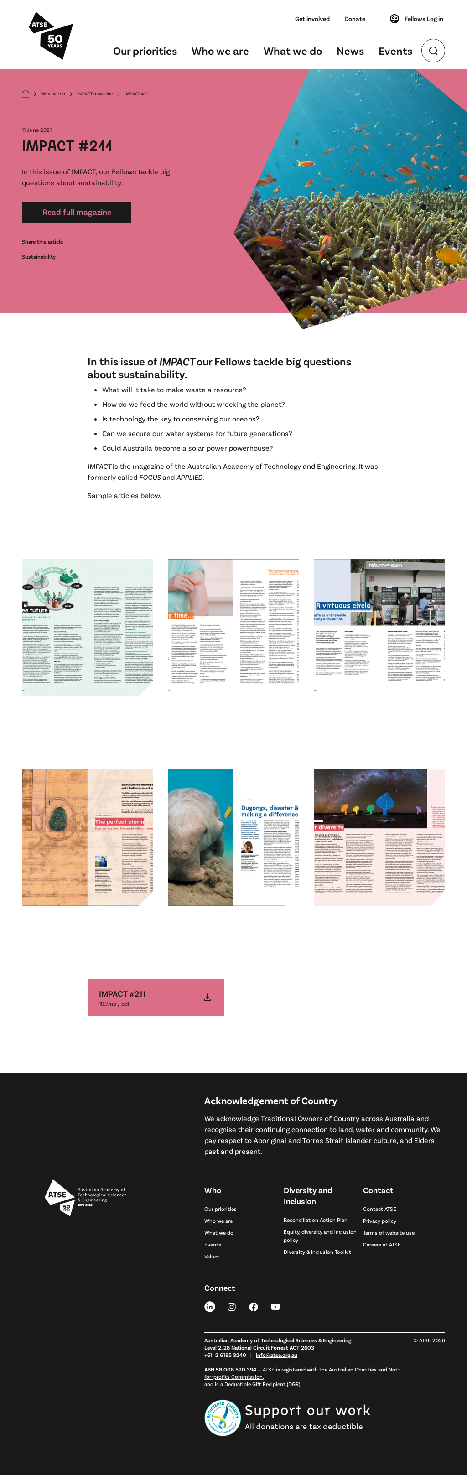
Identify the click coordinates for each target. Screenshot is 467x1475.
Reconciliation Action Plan (316, 1219)
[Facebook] (253, 1306)
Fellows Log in (424, 18)
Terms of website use (389, 1232)
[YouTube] (275, 1306)
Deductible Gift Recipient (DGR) (262, 1384)
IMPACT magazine (95, 93)
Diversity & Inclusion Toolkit (317, 1251)
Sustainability (39, 256)
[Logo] (85, 1299)
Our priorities (145, 50)
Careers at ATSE (382, 1244)
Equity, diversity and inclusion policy (320, 1235)
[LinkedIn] (209, 1306)
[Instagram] (231, 1306)
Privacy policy (379, 1220)
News (350, 50)
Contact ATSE (379, 1208)
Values (212, 1256)
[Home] (25, 94)
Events (395, 50)
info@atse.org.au (276, 1354)
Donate (354, 18)
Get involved (312, 18)
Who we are (220, 50)
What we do (293, 50)
